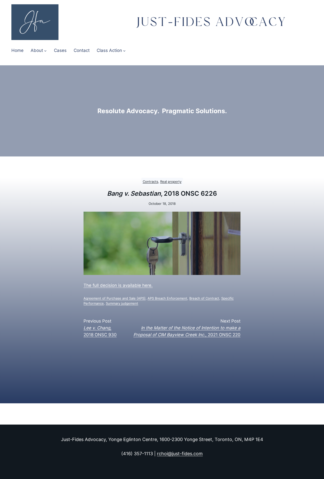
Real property (170, 182)
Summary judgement (122, 303)
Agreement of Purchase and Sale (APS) (115, 298)
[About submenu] (45, 50)
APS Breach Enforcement (167, 298)
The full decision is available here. (118, 285)
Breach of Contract (204, 298)
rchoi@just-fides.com (180, 453)
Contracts (150, 182)
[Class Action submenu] (124, 50)
